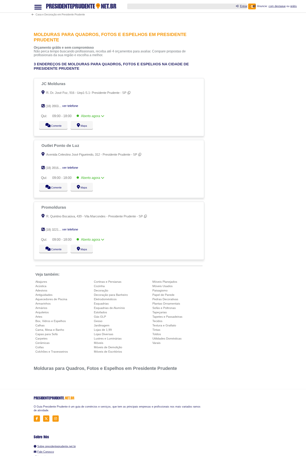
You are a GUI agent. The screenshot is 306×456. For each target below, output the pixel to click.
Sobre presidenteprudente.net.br (56, 446)
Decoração (101, 290)
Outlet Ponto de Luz (60, 145)
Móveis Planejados (164, 281)
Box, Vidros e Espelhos (50, 321)
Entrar (243, 6)
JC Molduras (54, 83)
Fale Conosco (45, 451)
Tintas (156, 329)
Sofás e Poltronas (164, 308)
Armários (41, 308)
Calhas (40, 325)
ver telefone (70, 106)
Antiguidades (43, 294)
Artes (38, 316)
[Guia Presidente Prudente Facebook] (38, 418)
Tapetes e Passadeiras (167, 316)
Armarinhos (43, 303)
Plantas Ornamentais (166, 303)
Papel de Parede (163, 294)
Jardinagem (101, 325)
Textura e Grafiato (164, 325)
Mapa (82, 125)
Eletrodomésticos (105, 299)
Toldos (156, 334)
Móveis (98, 342)
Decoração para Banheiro (111, 294)
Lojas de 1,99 (103, 329)
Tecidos (157, 321)
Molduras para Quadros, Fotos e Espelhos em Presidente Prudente (105, 368)
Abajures (41, 281)
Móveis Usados (162, 286)
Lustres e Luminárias (108, 338)
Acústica (40, 286)
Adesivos (41, 290)
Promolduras (54, 207)
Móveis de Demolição (108, 347)
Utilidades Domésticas (167, 338)
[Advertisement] (121, 13)
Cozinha (99, 286)
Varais (156, 342)
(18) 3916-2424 (56, 168)
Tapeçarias (159, 312)
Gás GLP (100, 316)
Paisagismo (160, 290)
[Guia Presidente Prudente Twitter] (47, 418)
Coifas (39, 347)
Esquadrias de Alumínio (109, 308)
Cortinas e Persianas (107, 281)
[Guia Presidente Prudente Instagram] (56, 418)
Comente (53, 125)
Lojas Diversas (103, 334)
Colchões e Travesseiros (51, 351)
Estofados (100, 312)
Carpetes (41, 338)
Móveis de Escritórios (108, 351)
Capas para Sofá (46, 334)
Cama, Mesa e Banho (49, 329)
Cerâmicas (42, 342)
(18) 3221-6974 (56, 229)
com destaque (277, 6)
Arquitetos (42, 312)
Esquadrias (101, 303)
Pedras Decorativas (165, 299)
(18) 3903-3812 (56, 106)
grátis (293, 6)
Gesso (98, 321)
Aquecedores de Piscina (51, 299)
